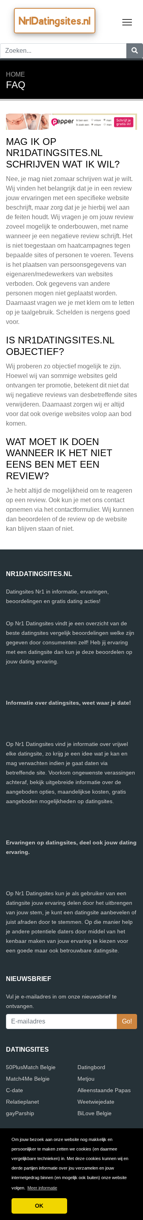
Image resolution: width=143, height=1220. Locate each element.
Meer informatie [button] (42, 1187)
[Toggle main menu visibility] (127, 21)
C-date (14, 1090)
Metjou (86, 1078)
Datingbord (91, 1067)
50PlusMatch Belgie (31, 1067)
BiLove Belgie (94, 1113)
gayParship (20, 1113)
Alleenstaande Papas (104, 1090)
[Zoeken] (134, 50)
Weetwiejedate (95, 1102)
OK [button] (39, 1206)
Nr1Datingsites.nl (55, 20)
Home (15, 74)
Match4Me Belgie (28, 1078)
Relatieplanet (22, 1102)
